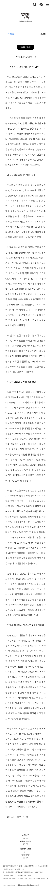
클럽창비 (25, 858)
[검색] (35, 4)
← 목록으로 (9, 34)
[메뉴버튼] (47, 4)
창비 (25, 852)
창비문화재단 (25, 855)
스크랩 (43, 34)
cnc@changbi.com (9, 875)
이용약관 (25, 839)
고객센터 (25, 844)
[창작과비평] (25, 17)
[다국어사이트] (41, 4)
